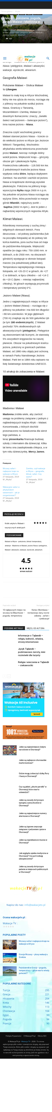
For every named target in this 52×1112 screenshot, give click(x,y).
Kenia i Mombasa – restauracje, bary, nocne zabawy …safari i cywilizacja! (38, 614)
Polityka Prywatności (13, 1036)
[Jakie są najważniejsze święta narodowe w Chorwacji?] (10, 750)
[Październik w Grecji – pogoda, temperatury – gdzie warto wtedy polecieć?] (10, 971)
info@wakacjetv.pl (34, 905)
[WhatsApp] (24, 592)
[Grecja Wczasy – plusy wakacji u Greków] (10, 958)
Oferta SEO (42, 1036)
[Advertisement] (26, 27)
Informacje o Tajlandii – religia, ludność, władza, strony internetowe (30, 638)
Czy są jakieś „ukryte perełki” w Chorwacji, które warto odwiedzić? (32, 789)
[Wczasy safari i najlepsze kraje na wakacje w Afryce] (10, 944)
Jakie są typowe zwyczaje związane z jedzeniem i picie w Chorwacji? (32, 829)
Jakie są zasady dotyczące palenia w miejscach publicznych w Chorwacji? (33, 869)
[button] (4, 58)
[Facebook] (5, 592)
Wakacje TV (25, 1041)
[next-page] (9, 676)
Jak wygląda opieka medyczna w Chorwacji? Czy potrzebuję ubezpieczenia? (33, 856)
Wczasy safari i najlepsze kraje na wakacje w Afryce (11, 471)
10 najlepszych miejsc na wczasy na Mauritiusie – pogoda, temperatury (14, 613)
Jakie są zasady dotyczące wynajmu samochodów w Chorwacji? (31, 803)
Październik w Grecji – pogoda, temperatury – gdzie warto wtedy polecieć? (34, 970)
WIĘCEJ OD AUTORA (35, 628)
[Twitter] (12, 592)
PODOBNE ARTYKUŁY (13, 628)
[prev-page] (4, 676)
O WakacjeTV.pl (29, 1036)
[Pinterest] (18, 592)
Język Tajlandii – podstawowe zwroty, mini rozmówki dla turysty (31, 652)
